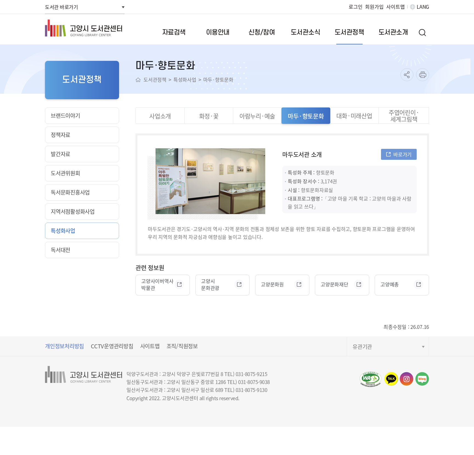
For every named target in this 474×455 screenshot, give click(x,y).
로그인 (355, 6)
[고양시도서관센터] (83, 27)
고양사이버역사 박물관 (157, 284)
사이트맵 (395, 6)
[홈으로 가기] (138, 80)
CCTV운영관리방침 (112, 346)
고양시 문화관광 (210, 284)
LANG (423, 6)
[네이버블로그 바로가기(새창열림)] (422, 379)
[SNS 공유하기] (406, 74)
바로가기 (402, 154)
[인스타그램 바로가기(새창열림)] (406, 379)
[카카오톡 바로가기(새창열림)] (391, 379)
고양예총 (389, 284)
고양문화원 (272, 284)
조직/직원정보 (182, 346)
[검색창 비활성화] (422, 32)
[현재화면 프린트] (422, 74)
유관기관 (362, 347)
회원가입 (374, 6)
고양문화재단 (334, 284)
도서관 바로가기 (61, 6)
